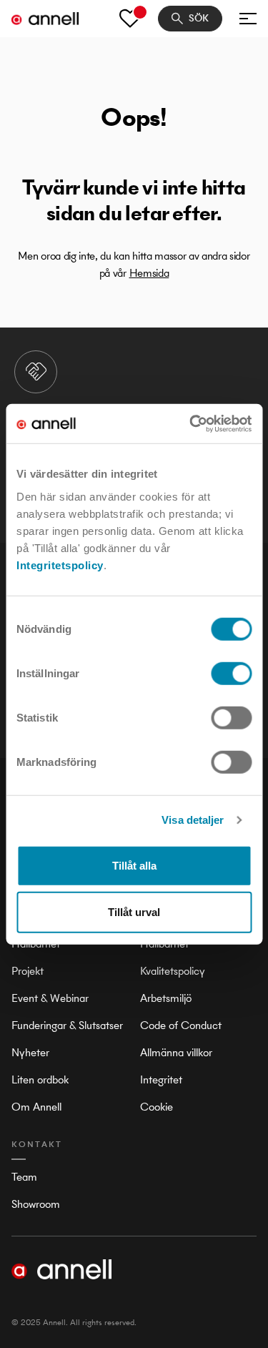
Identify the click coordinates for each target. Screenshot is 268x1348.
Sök (199, 18)
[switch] (231, 672)
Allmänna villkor (176, 1052)
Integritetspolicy (60, 565)
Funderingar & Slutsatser (67, 1025)
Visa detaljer (193, 820)
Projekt (27, 970)
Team (24, 1176)
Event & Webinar (50, 997)
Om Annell (36, 1106)
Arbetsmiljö (166, 997)
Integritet (161, 1079)
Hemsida (149, 272)
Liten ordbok (40, 1079)
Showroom (35, 1203)
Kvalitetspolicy (172, 970)
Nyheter (30, 1052)
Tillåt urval (134, 912)
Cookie (156, 1106)
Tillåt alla (134, 865)
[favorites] (130, 18)
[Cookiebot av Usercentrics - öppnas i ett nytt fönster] (191, 423)
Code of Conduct (181, 1025)
